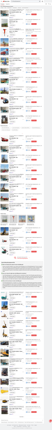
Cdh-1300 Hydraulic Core (16, 320)
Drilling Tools (19, 7)
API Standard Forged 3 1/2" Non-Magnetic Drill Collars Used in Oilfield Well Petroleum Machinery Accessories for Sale (16, 407)
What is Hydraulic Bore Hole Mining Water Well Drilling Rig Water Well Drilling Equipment (30, 224)
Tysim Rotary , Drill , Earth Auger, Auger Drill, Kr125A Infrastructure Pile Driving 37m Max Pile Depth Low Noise (16, 39)
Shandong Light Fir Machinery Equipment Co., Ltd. (34, 49)
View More (21, 416)
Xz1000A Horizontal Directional (15, 349)
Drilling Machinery (15, 7)
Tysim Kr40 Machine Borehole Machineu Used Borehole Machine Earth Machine (16, 378)
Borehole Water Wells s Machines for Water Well (16, 19)
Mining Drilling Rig (4, 422)
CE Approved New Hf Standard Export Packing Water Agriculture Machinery (16, 359)
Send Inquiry (12, 15)
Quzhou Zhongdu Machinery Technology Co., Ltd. (34, 330)
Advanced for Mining (16, 387)
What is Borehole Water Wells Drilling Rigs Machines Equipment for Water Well (4, 224)
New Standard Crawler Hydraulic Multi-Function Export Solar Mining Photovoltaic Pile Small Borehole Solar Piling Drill (16, 292)
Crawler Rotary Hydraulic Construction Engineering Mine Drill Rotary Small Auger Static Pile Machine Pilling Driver (16, 247)
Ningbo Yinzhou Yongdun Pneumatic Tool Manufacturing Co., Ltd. (33, 30)
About (15, 426)
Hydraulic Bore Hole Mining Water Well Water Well (16, 58)
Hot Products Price (15, 425)
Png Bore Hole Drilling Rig (5, 129)
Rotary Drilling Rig (11, 422)
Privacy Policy (24, 426)
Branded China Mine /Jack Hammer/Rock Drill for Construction (16, 29)
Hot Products (9, 425)
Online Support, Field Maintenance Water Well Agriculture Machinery (16, 106)
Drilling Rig (2, 7)
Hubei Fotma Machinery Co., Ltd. (31, 349)
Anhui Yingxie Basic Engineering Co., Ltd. (33, 19)
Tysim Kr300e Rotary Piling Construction (15, 302)
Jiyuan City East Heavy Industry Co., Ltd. (33, 339)
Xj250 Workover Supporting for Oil (16, 136)
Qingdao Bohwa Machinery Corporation (33, 320)
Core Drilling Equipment (38, 422)
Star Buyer (28, 425)
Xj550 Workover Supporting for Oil (16, 97)
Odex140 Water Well (16, 311)
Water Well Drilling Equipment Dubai (36, 127)
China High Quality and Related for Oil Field (15, 368)
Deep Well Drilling (14, 129)
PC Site (32, 425)
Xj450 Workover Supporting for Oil (16, 165)
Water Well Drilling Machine (25, 7)
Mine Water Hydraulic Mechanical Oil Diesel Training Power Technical (16, 116)
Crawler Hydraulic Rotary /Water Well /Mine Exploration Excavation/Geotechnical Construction (16, 184)
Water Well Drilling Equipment (29, 422)
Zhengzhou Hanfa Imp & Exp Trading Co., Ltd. (34, 9)
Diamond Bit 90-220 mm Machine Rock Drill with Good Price (16, 330)
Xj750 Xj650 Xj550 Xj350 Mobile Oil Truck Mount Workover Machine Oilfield (16, 48)
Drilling (5, 7)
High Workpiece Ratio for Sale (16, 87)
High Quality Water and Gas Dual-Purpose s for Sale (16, 155)
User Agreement (19, 426)
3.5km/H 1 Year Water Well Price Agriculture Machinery (16, 68)
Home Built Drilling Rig (15, 127)
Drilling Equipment (9, 7)
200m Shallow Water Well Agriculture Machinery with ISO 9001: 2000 (16, 10)
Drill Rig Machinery (21, 422)
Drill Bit (16, 422)
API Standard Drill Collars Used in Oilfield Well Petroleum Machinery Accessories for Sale (16, 339)
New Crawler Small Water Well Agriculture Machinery (15, 146)
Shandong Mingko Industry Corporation (33, 58)
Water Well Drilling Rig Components (6, 127)
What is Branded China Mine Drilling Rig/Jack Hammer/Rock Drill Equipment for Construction (12, 224)
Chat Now (28, 14)
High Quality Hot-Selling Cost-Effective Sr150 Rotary (16, 77)
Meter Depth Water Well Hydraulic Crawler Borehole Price (15, 228)
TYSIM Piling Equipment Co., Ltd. (31, 38)
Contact (29, 426)
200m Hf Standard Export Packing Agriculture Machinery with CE (16, 175)
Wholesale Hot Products (22, 425)
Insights (35, 425)
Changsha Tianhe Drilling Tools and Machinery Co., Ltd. (34, 312)
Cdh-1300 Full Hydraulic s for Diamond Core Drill (16, 397)
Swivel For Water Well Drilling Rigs (25, 127)
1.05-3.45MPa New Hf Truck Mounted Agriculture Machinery (16, 203)
